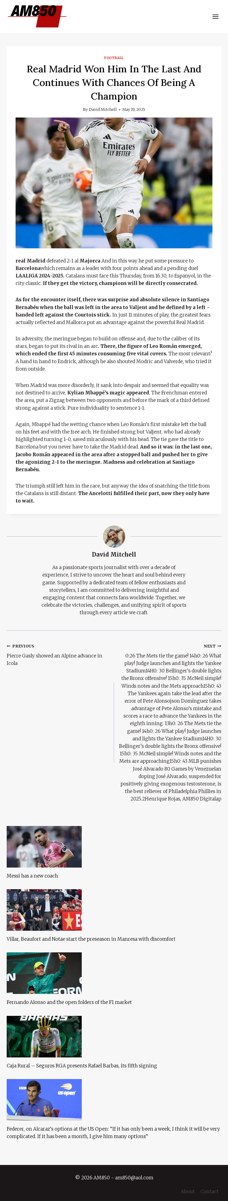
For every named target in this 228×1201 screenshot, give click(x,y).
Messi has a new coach (32, 876)
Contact (209, 1192)
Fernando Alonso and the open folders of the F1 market (69, 1002)
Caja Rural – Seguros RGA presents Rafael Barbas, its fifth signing (82, 1066)
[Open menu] (215, 16)
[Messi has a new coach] (114, 847)
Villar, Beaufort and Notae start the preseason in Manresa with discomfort (91, 939)
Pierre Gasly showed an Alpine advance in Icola (54, 655)
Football (114, 58)
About (188, 1192)
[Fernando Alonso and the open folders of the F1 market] (114, 973)
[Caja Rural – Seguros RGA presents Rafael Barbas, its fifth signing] (114, 1036)
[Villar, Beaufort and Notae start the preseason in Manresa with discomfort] (114, 910)
